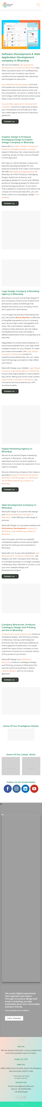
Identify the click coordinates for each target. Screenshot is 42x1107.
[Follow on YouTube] (34, 789)
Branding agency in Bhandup (24, 478)
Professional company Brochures (16, 634)
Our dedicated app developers (15, 84)
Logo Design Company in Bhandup (18, 380)
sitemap (21, 1104)
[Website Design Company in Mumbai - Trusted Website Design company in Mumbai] (9, 5)
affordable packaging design (22, 172)
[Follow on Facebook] (8, 789)
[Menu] (38, 5)
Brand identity (22, 317)
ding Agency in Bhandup (28, 371)
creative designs (9, 671)
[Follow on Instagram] (17, 789)
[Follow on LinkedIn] (25, 789)
